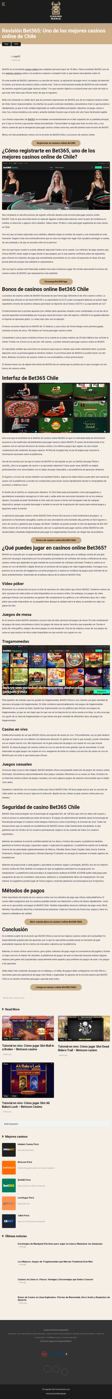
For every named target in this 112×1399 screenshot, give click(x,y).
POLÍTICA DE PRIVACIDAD (56, 1394)
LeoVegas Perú (26, 1197)
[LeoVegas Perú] (9, 1209)
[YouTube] (56, 1369)
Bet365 (31, 119)
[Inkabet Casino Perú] (9, 1156)
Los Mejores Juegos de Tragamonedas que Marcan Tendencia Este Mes (55, 1261)
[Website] (64, 1372)
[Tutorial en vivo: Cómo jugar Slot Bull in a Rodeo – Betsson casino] (28, 1028)
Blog (6, 44)
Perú (70, 1040)
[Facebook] (47, 1369)
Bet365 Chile (7, 998)
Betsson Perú (25, 1162)
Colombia (15, 1039)
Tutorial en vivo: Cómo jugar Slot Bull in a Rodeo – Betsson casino (28, 1047)
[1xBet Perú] (9, 1227)
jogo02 (17, 56)
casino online (31, 69)
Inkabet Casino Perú (28, 1144)
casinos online (19, 998)
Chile (16, 44)
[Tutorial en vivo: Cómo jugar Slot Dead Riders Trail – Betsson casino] (84, 1028)
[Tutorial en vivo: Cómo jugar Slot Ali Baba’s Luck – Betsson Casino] (28, 1080)
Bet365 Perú (24, 1180)
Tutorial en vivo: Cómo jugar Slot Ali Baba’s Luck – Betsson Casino (26, 1104)
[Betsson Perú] (9, 1173)
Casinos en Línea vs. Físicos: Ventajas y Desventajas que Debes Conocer (55, 1279)
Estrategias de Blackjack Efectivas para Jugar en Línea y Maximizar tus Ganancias (60, 1244)
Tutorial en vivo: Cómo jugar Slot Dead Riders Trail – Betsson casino (83, 1048)
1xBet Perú (23, 1215)
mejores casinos (13, 73)
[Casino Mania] (56, 11)
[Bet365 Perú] (9, 1191)
